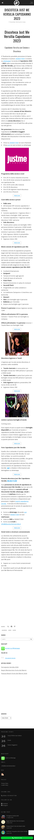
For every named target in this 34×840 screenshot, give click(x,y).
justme (9, 630)
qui (9, 145)
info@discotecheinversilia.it (11, 524)
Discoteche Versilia (10, 658)
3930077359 (20, 59)
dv (21, 22)
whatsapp (6, 61)
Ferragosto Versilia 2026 (10, 667)
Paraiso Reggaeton (12, 745)
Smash (9, 740)
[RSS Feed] (2, 774)
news (24, 22)
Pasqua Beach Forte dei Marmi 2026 (14, 673)
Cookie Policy (4, 785)
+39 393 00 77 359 (12, 795)
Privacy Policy (4, 783)
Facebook (5, 803)
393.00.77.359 (12, 481)
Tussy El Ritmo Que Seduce (15, 735)
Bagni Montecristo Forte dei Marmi (13, 670)
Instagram (5, 805)
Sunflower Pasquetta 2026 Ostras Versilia (16, 831)
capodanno (4, 630)
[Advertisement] (17, 693)
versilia (14, 630)
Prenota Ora (17, 195)
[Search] (31, 639)
